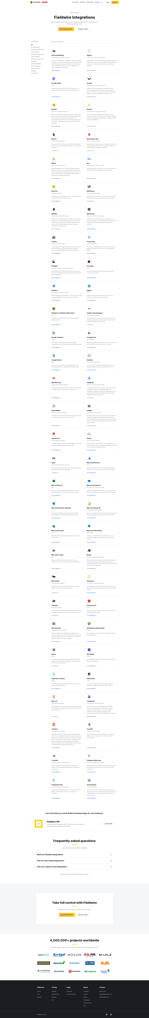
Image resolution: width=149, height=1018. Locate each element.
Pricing (97, 2)
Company (86, 991)
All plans (54, 991)
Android (39, 997)
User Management (36, 63)
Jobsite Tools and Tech (37, 59)
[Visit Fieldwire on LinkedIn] (109, 1014)
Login (108, 2)
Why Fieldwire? (88, 1003)
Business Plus (55, 994)
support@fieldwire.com (105, 994)
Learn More (108, 823)
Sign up (115, 2)
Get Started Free (66, 29)
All (32, 44)
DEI (85, 1005)
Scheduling (34, 61)
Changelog (86, 1000)
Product (83, 2)
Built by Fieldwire (35, 66)
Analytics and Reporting (37, 49)
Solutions (75, 2)
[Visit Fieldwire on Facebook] (105, 1014)
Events (85, 997)
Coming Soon (34, 73)
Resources (90, 2)
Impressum (69, 991)
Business (54, 997)
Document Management (37, 54)
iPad (38, 994)
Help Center (79, 874)
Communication (35, 51)
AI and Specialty (35, 47)
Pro (53, 1000)
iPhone (39, 991)
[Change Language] (101, 2)
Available (33, 70)
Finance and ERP (35, 56)
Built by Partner (35, 68)
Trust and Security (71, 994)
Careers (86, 994)
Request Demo (83, 29)
